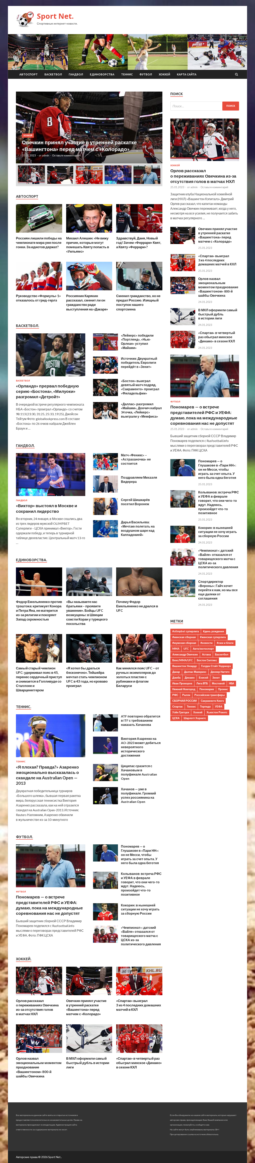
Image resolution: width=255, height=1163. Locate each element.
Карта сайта (186, 74)
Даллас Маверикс (195, 671)
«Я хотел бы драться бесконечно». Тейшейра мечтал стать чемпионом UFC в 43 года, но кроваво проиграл (87, 677)
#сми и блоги (225, 642)
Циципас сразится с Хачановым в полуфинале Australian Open (139, 772)
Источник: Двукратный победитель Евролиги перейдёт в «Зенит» (139, 363)
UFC (186, 648)
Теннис (127, 74)
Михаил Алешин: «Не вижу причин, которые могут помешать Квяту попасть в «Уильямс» (87, 244)
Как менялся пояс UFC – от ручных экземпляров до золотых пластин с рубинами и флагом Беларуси (137, 677)
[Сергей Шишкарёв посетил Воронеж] (105, 514)
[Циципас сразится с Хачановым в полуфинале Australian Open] (105, 780)
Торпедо (205, 706)
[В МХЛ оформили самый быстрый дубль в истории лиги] (89, 1054)
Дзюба (176, 677)
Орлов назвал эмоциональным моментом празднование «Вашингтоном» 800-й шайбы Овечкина (39, 1067)
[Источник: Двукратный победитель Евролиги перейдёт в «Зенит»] (105, 372)
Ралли (186, 695)
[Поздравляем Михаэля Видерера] (105, 491)
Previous (22, 127)
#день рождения (213, 631)
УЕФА (218, 706)
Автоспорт (28, 74)
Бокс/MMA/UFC (182, 660)
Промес (223, 689)
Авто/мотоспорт (203, 648)
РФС (175, 695)
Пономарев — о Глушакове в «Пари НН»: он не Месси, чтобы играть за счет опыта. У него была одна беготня (140, 854)
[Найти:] (204, 106)
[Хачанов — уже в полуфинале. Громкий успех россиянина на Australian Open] (105, 803)
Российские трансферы (209, 695)
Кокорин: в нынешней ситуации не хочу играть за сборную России (140, 909)
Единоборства (102, 74)
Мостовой (218, 683)
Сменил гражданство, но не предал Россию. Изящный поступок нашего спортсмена (138, 302)
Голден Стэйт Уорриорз (216, 666)
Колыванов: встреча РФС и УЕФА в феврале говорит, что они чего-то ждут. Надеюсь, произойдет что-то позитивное (141, 884)
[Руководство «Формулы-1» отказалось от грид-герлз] (39, 291)
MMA (175, 648)
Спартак (177, 706)
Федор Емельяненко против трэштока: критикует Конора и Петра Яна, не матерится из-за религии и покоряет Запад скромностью (39, 610)
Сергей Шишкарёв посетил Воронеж (135, 502)
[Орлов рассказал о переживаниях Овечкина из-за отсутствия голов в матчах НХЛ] (39, 996)
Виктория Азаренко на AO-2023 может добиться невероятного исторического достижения (141, 747)
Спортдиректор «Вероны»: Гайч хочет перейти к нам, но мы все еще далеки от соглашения (218, 590)
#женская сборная (184, 637)
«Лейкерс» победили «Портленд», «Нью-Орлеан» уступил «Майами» (137, 341)
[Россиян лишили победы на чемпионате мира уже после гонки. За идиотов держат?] (39, 233)
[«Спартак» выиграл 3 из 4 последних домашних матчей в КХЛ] (139, 996)
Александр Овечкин (185, 654)
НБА (231, 683)
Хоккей (164, 74)
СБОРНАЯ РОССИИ (184, 700)
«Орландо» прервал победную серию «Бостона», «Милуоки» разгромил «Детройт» (47, 391)
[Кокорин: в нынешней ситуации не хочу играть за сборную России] (105, 919)
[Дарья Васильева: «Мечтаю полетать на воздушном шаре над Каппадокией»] (105, 536)
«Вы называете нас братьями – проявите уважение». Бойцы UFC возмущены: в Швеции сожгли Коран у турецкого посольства (87, 613)
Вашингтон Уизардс (184, 666)
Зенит (216, 677)
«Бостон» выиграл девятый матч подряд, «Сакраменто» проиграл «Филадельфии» (140, 387)
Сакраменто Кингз (212, 700)
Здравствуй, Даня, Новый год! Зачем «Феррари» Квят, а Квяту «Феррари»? (138, 242)
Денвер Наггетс (220, 671)
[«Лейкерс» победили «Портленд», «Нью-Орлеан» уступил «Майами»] (105, 349)
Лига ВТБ (202, 683)
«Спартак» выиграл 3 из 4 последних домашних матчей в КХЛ (138, 1005)
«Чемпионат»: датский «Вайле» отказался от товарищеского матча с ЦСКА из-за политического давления (141, 936)
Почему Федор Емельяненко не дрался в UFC (137, 606)
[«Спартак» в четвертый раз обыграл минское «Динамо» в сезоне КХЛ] (139, 1054)
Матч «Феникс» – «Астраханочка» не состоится (136, 459)
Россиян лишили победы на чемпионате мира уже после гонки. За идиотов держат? (39, 242)
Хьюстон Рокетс (217, 712)
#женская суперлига (213, 637)
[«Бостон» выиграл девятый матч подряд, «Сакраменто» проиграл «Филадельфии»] (105, 395)
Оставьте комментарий (66, 155)
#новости (206, 642)
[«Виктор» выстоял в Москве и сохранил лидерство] (50, 497)
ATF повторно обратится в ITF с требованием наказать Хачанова (140, 720)
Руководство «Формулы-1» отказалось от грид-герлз (38, 298)
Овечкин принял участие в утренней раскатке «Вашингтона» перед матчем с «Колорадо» (86, 1007)
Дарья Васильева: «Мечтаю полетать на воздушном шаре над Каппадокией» (138, 528)
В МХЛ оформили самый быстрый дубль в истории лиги (87, 1062)
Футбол (145, 74)
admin (45, 155)
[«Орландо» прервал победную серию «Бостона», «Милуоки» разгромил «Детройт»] (50, 377)
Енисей (203, 677)
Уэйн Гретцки (180, 712)
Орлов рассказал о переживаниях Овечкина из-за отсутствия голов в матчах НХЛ (37, 1007)
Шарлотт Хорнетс (195, 718)
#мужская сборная (184, 642)
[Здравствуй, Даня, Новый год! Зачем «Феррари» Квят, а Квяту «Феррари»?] (139, 233)
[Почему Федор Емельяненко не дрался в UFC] (139, 597)
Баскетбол (53, 74)
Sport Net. (55, 16)
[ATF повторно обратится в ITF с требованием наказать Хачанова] (105, 730)
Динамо (190, 677)
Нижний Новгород (183, 689)
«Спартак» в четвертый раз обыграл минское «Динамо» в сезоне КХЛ (139, 1062)
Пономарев (206, 689)
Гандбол (76, 74)
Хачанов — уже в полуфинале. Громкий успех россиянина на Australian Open (138, 795)
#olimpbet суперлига (185, 631)
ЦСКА (175, 718)
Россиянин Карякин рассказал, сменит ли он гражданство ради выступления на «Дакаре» (87, 302)
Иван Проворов (182, 683)
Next (155, 127)
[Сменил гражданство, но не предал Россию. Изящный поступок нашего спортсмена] (139, 291)
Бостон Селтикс (207, 660)
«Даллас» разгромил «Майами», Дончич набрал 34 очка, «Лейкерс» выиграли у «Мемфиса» (141, 410)
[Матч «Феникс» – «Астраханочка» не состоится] (105, 469)
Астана (206, 654)
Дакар (176, 671)
